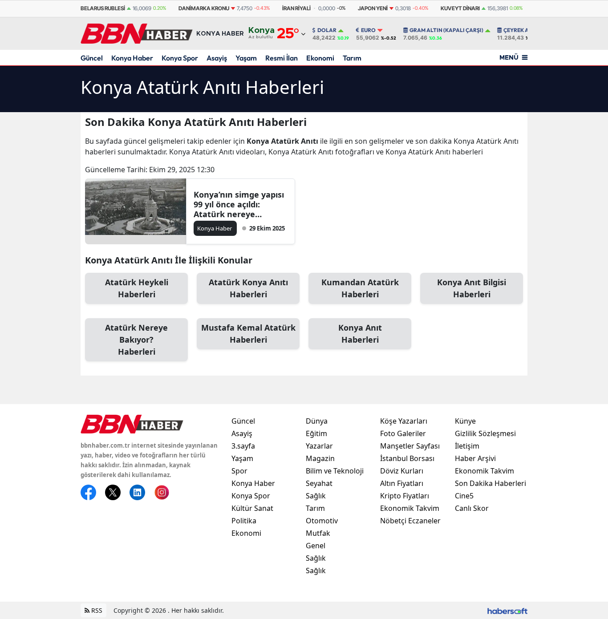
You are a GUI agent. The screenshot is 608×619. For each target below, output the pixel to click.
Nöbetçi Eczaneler (410, 521)
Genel (315, 545)
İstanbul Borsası (407, 458)
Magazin (320, 458)
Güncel (92, 57)
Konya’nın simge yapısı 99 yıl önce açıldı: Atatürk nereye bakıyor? (239, 204)
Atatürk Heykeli (136, 288)
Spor (239, 471)
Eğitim (316, 433)
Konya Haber (132, 57)
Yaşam (246, 57)
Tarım (352, 57)
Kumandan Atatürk (360, 288)
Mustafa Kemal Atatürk (248, 333)
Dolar (326, 30)
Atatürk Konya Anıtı (248, 288)
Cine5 (464, 496)
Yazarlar (319, 446)
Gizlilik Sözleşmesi (485, 433)
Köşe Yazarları (403, 421)
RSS (95, 610)
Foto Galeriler (403, 433)
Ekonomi (320, 57)
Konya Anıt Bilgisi (471, 288)
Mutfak (318, 533)
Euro (368, 30)
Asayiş (217, 57)
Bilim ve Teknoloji (335, 471)
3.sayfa (243, 446)
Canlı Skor (472, 508)
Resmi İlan (281, 57)
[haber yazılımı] (507, 610)
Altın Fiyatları (401, 483)
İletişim (467, 446)
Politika (243, 521)
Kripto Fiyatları (404, 496)
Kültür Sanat (252, 508)
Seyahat (319, 483)
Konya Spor (180, 57)
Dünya (317, 421)
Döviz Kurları (401, 471)
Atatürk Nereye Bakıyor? (136, 339)
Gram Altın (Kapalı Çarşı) (446, 30)
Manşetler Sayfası (410, 446)
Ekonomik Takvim (409, 508)
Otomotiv (322, 521)
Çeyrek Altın (522, 30)
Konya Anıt (360, 333)
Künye (465, 421)
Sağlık (316, 496)
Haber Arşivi (475, 458)
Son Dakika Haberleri (490, 483)
